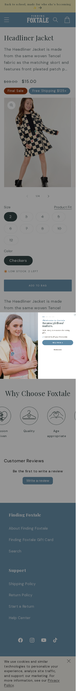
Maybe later (58, 349)
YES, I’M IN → (57, 342)
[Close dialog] (75, 314)
